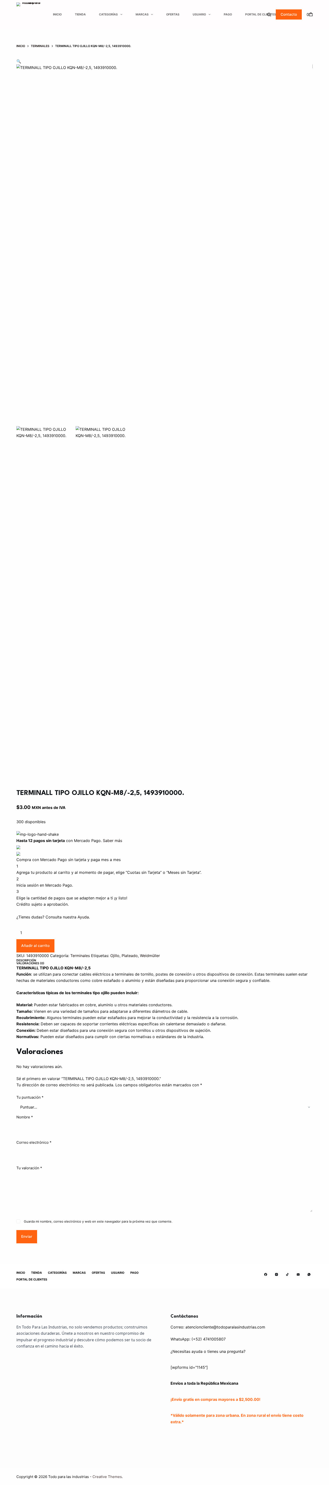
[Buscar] (269, 14)
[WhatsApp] (309, 1274)
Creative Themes (107, 1476)
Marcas (142, 14)
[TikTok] (287, 1274)
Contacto (289, 14)
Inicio (57, 14)
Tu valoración (29, 1168)
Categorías (108, 14)
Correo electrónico (34, 1142)
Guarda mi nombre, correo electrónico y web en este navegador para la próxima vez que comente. (98, 1221)
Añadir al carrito (35, 945)
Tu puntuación (30, 1097)
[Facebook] (265, 1274)
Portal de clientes (260, 14)
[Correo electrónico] (298, 1274)
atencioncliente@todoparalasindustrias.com (225, 1327)
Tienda (80, 14)
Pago (228, 14)
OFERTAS (172, 14)
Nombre (24, 1117)
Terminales (80, 955)
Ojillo (114, 955)
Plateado (130, 955)
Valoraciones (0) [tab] (30, 963)
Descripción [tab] (26, 960)
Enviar (26, 1236)
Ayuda (83, 917)
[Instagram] (276, 1274)
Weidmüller (150, 955)
